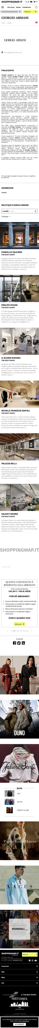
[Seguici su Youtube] (31, 2)
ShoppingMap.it (11, 1)
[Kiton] (19, 675)
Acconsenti (19, 1024)
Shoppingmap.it (10, 954)
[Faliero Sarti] (19, 763)
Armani (3, 192)
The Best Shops (8, 255)
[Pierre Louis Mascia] (19, 840)
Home (3, 23)
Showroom (26, 7)
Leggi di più (25, 1021)
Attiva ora (18, 624)
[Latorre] (19, 885)
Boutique (11, 7)
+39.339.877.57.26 (17, 960)
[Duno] (19, 719)
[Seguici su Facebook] (26, 2)
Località (5, 211)
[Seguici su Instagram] (28, 2)
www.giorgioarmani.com (13, 52)
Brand (18, 7)
